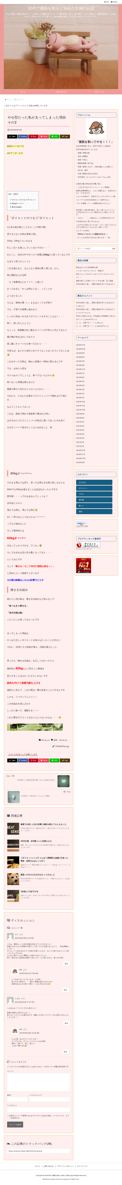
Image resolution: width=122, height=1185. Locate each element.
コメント (10, 1071)
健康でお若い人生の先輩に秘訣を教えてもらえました (43, 824)
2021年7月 (80, 422)
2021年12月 (80, 402)
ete (67, 746)
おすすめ (82, 482)
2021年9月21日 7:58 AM (28, 973)
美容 (80, 511)
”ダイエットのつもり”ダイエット (23, 200)
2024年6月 (80, 357)
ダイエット (20, 99)
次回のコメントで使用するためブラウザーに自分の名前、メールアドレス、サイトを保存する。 (39, 1117)
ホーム (9, 99)
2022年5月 (80, 381)
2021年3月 (80, 438)
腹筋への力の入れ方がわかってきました (38, 874)
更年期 (81, 500)
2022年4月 (80, 385)
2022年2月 (80, 393)
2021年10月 (80, 410)
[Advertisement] (38, 174)
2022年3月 (80, 389)
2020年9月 (80, 462)
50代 (55, 740)
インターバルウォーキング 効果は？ (90, 271)
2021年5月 (80, 430)
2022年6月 (80, 377)
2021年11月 (80, 406)
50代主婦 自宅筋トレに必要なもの (36, 841)
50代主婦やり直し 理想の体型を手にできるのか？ (95, 284)
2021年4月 (80, 434)
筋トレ (81, 506)
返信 (66, 964)
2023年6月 (80, 365)
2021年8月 (80, 418)
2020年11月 (80, 454)
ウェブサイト (12, 1105)
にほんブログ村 (82, 526)
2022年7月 (80, 373)
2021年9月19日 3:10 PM (24, 938)
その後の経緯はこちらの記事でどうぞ (25, 580)
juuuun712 (89, 319)
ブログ (81, 494)
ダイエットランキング (84, 549)
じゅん (17, 998)
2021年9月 (80, 414)
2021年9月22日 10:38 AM (29, 1033)
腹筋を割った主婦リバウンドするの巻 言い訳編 (94, 281)
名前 (9, 1095)
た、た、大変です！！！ (85, 323)
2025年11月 (80, 345)
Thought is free (74, 1179)
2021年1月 (80, 446)
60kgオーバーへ (17, 203)
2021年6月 (80, 426)
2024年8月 (80, 353)
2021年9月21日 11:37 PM (24, 1002)
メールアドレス (35, 1095)
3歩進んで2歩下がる (29, 891)
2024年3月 (80, 361)
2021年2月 (80, 442)
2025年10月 (80, 349)
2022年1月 (80, 398)
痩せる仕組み (16, 207)
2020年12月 (80, 450)
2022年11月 (80, 369)
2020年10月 (80, 458)
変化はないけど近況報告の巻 (87, 267)
